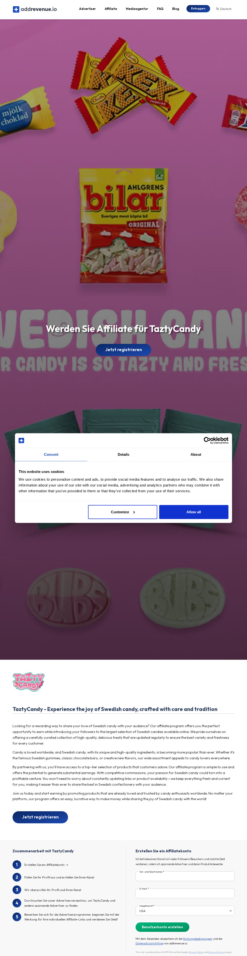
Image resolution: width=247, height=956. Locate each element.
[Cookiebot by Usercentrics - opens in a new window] (207, 440)
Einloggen (198, 8)
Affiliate (111, 9)
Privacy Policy (196, 952)
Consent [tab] (51, 454)
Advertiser (87, 9)
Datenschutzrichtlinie (149, 943)
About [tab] (196, 454)
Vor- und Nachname (150, 871)
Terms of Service (216, 952)
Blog (175, 9)
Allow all (193, 512)
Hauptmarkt (146, 905)
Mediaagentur (137, 9)
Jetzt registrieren (123, 349)
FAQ (160, 9)
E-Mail (143, 888)
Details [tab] (124, 454)
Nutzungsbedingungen (197, 939)
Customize (120, 512)
